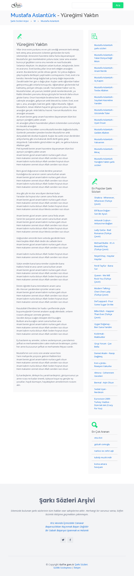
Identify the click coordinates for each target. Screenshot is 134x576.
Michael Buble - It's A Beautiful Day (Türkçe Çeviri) (104, 246)
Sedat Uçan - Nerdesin (100, 391)
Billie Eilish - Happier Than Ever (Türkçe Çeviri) (104, 314)
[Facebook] (70, 540)
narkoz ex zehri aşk (104, 450)
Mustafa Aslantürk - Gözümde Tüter (104, 111)
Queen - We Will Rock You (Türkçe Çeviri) (102, 278)
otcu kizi (98, 437)
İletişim (77, 567)
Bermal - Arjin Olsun (104, 382)
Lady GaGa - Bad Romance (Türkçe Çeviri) (102, 233)
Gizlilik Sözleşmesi (62, 567)
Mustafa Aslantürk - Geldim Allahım (104, 131)
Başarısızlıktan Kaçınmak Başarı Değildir (67, 526)
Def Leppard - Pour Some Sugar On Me (103, 303)
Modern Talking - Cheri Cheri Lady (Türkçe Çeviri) (102, 291)
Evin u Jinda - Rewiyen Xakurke (103, 365)
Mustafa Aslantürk (33, 15)
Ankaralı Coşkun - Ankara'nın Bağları (103, 222)
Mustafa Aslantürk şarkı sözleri (103, 47)
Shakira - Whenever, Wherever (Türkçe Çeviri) (104, 200)
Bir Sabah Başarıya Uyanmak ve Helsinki (67, 530)
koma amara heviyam (100, 465)
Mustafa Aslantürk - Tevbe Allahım (104, 89)
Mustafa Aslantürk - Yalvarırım (104, 141)
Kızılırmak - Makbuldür (99, 335)
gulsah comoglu (102, 444)
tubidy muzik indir (103, 457)
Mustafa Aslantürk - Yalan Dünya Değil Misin (104, 58)
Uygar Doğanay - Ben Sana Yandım (103, 326)
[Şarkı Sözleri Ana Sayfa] (17, 5)
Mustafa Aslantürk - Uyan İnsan (104, 121)
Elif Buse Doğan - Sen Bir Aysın (102, 212)
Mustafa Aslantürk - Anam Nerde (104, 69)
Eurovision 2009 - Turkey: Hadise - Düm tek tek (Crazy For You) (103, 403)
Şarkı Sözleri (81, 564)
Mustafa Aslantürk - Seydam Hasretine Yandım (104, 100)
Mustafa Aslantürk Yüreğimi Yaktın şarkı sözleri (104, 162)
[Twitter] (63, 540)
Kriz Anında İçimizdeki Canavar (67, 523)
